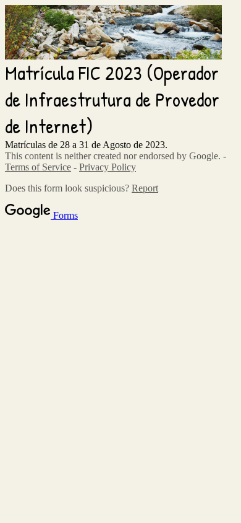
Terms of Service (38, 167)
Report (145, 188)
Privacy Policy (107, 167)
